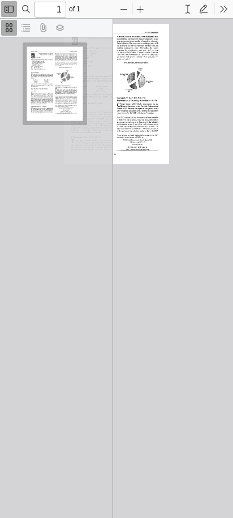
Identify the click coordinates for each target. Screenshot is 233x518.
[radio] (9, 28)
